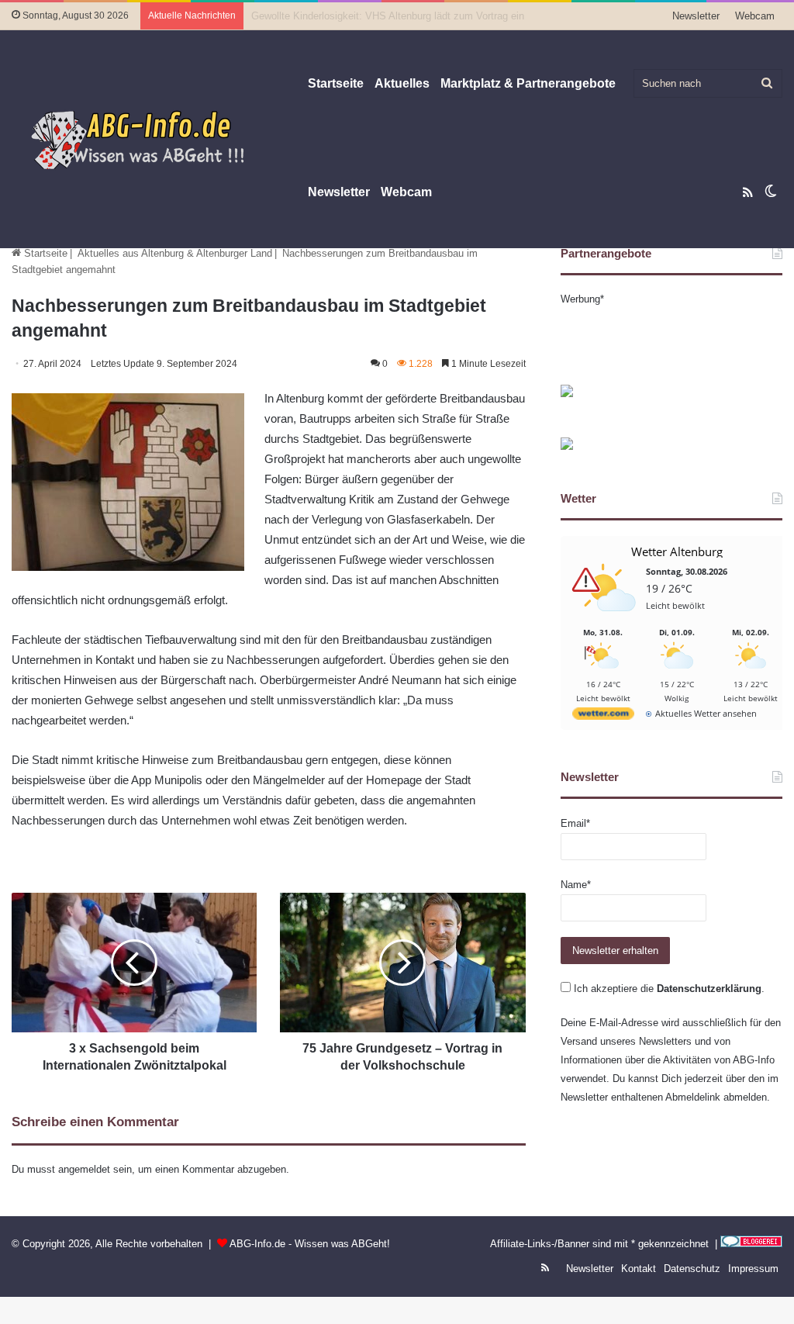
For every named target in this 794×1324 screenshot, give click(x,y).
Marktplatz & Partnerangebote (528, 83)
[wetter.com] (603, 716)
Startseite (336, 83)
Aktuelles (402, 83)
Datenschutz (692, 1268)
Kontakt (638, 1268)
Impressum (753, 1268)
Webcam (755, 16)
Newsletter (696, 16)
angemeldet (84, 1169)
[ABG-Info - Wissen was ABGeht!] (147, 139)
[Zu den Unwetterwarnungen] (607, 620)
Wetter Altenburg (677, 551)
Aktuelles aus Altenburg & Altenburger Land (175, 253)
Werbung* (582, 299)
